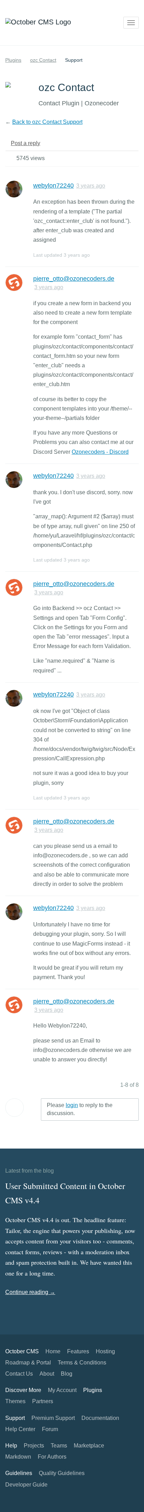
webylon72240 (53, 185)
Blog (66, 1374)
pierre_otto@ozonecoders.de (73, 278)
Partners (42, 1401)
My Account (62, 1390)
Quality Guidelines (62, 1473)
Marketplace (89, 1446)
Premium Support (53, 1418)
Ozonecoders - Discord (100, 452)
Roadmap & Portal (28, 1363)
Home (52, 1351)
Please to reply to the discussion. (80, 1109)
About (46, 1374)
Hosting (105, 1351)
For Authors (52, 1457)
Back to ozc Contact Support (47, 122)
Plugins (13, 60)
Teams (59, 1446)
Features (78, 1351)
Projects (34, 1446)
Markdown (18, 1457)
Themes (15, 1401)
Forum (50, 1429)
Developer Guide (26, 1485)
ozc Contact (43, 60)
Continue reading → (30, 1292)
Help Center (20, 1429)
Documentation (100, 1418)
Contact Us (19, 1374)
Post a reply (25, 143)
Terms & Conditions (82, 1363)
